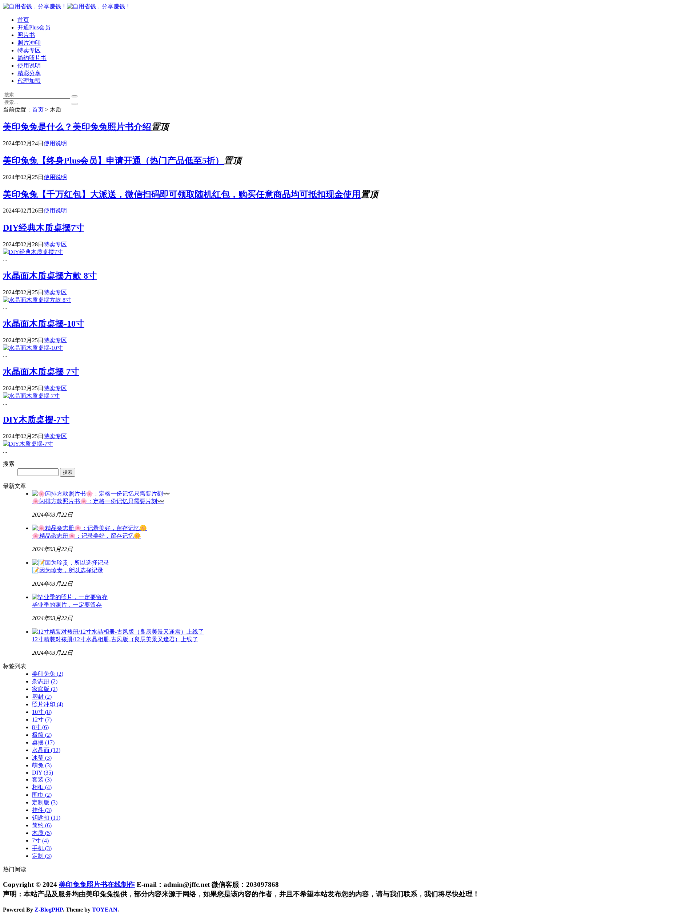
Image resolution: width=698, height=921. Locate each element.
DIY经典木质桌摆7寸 (43, 228)
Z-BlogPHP (49, 909)
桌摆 (43, 742)
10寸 (42, 712)
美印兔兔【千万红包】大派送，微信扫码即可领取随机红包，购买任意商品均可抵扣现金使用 (182, 194)
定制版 (44, 802)
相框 (42, 787)
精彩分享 (29, 73)
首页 (23, 20)
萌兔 (42, 765)
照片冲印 (29, 43)
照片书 (26, 35)
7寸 (40, 840)
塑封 (42, 697)
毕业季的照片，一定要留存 (67, 605)
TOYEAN (104, 909)
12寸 (42, 719)
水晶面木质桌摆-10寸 (43, 323)
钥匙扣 (46, 818)
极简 (42, 735)
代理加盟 (29, 81)
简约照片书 (32, 58)
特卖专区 (29, 50)
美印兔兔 (47, 674)
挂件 (42, 810)
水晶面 (46, 750)
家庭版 (44, 689)
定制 (42, 856)
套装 (42, 779)
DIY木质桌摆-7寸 (36, 419)
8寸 (40, 727)
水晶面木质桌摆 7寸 (41, 371)
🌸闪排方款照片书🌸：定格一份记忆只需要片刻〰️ (98, 501)
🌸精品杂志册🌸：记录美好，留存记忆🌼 (86, 536)
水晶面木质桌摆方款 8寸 (50, 275)
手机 (42, 848)
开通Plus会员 (34, 27)
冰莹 (42, 758)
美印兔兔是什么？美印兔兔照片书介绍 (77, 127)
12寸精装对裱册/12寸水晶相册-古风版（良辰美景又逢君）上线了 (115, 639)
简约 (42, 825)
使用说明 (29, 65)
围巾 (42, 795)
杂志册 (44, 681)
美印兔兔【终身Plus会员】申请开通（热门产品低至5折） (113, 160)
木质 (42, 833)
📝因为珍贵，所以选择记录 (67, 570)
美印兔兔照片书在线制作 (97, 884)
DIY (42, 772)
